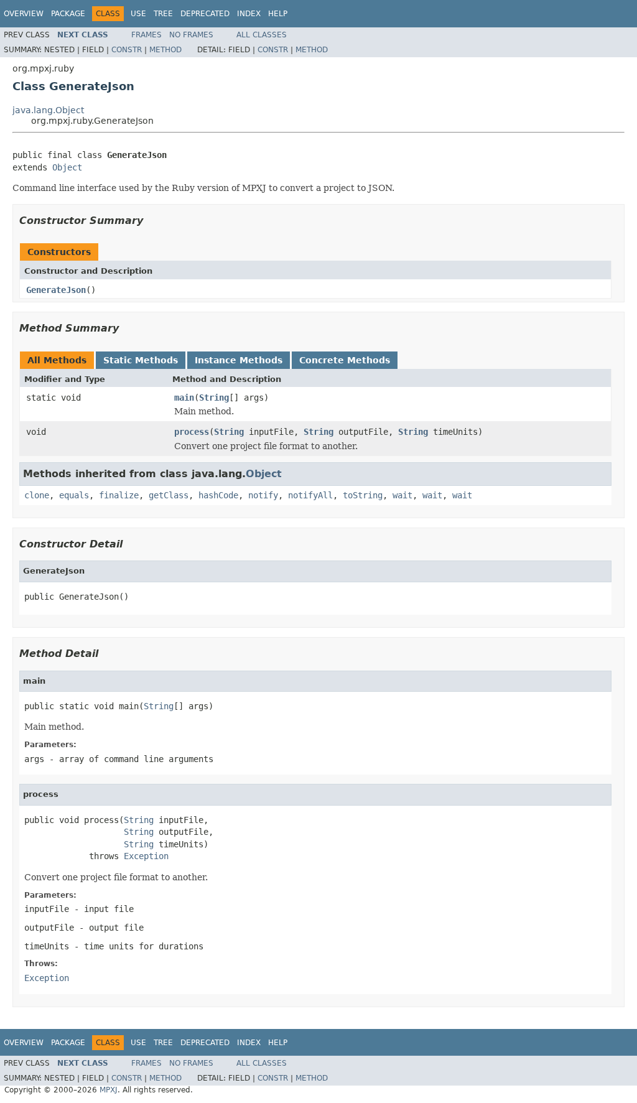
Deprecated (205, 13)
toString (363, 495)
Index (249, 13)
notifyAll (310, 495)
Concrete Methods (344, 360)
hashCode (218, 495)
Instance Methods (238, 360)
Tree (163, 13)
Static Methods (140, 360)
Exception (146, 856)
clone (36, 495)
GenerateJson (56, 290)
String (214, 398)
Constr (126, 49)
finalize (119, 495)
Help (277, 13)
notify (263, 495)
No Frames (191, 34)
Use (138, 13)
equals (74, 495)
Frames (146, 34)
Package (68, 13)
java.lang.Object (48, 110)
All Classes (261, 34)
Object (67, 167)
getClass (168, 495)
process (191, 432)
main (184, 398)
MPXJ (109, 1090)
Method (165, 49)
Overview (24, 13)
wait (402, 495)
